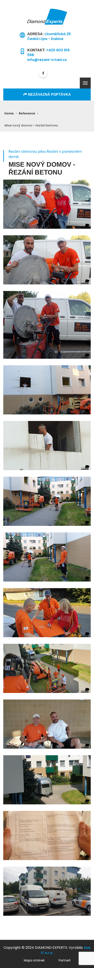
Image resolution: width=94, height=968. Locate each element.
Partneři (64, 960)
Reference (27, 113)
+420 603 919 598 (48, 52)
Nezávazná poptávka (49, 94)
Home (9, 113)
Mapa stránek (34, 960)
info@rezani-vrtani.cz (47, 59)
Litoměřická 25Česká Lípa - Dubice (49, 36)
